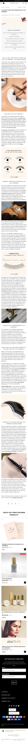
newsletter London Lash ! (17, 497)
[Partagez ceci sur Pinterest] (15, 503)
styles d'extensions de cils (6, 66)
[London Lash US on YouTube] (19, 706)
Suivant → (25, 7)
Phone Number (6, 674)
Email (3, 667)
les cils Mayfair (15, 370)
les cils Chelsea (21, 368)
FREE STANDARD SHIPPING (14, 0)
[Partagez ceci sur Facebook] (12, 503)
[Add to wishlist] (3, 519)
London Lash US (7, 724)
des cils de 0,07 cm (5, 366)
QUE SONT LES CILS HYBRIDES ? (14, 36)
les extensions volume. (11, 127)
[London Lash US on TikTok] (16, 706)
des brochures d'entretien (11, 451)
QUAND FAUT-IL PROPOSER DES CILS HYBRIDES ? (14, 41)
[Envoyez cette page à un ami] (19, 503)
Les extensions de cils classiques (8, 130)
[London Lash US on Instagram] (12, 706)
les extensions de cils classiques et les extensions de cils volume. (13, 118)
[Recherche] (23, 3)
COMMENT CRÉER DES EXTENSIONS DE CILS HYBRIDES (14, 38)
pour (6, 384)
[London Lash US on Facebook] (9, 706)
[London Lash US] (14, 3)
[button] (5, 547)
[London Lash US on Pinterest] (14, 706)
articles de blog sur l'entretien (18, 449)
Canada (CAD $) (13, 713)
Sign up (14, 682)
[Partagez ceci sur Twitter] (8, 503)
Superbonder (7, 293)
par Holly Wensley (4, 15)
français (11, 710)
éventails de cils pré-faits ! (6, 289)
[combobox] (4, 676)
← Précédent (19, 7)
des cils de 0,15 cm (10, 374)
